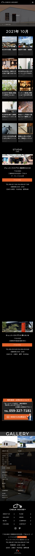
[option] (9, 442)
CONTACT (22, 524)
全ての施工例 (4, 475)
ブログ (3, 486)
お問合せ (19, 493)
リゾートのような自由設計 (7, 453)
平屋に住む (4, 477)
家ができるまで (21, 453)
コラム (19, 486)
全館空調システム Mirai (6, 455)
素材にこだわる (5, 459)
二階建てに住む (5, 479)
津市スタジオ (4, 495)
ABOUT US (6, 514)
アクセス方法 (17, 180)
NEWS (21, 517)
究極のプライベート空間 (6, 463)
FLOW (21, 514)
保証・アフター (5, 457)
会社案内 (4, 493)
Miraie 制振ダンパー (6, 461)
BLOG (5, 520)
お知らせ (19, 475)
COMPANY (22, 520)
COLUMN (6, 524)
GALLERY (6, 517)
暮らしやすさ (4, 465)
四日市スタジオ (5, 497)
